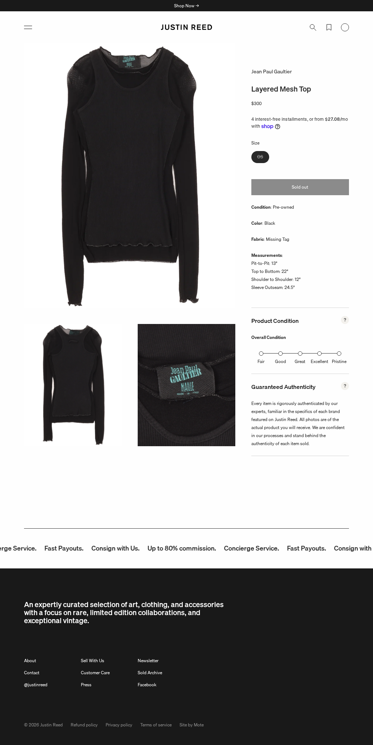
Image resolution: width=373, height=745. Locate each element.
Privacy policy (119, 724)
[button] (28, 27)
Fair (261, 361)
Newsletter (148, 660)
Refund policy (84, 724)
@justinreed (35, 684)
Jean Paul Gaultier (271, 71)
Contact (31, 672)
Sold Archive (150, 672)
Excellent (319, 361)
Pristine (339, 361)
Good (280, 361)
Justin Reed (51, 724)
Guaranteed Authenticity (283, 386)
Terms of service (156, 724)
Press (86, 684)
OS (263, 158)
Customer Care (95, 672)
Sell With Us (92, 660)
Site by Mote (192, 724)
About (30, 660)
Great (300, 361)
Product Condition (275, 320)
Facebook (147, 684)
